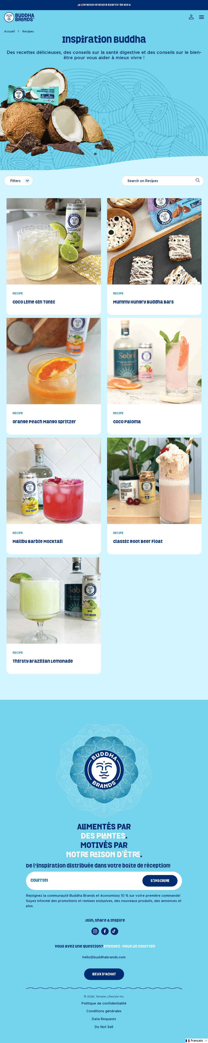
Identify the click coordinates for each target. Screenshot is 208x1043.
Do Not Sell (104, 1027)
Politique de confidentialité (103, 1003)
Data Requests (104, 1019)
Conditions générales (103, 1011)
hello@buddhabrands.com (104, 957)
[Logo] (19, 17)
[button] (196, 1041)
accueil (9, 31)
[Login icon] (191, 17)
